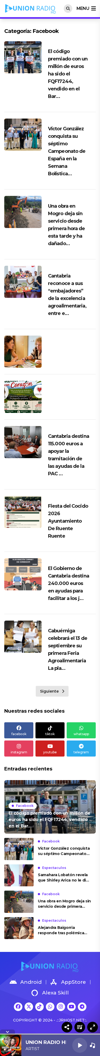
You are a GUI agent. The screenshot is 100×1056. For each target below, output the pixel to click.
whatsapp (81, 734)
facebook (18, 734)
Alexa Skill (55, 993)
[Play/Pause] (79, 1045)
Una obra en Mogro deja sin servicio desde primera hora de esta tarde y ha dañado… (64, 904)
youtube (50, 752)
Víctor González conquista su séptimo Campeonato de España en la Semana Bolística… (66, 151)
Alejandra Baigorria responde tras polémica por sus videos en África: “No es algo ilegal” (62, 930)
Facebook (25, 806)
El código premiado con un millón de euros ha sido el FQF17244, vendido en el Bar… (68, 73)
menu (83, 8)
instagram (19, 752)
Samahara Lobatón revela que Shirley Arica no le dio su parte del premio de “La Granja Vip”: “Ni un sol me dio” (64, 877)
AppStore (73, 982)
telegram (81, 752)
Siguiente (49, 691)
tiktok (50, 734)
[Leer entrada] (50, 807)
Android (31, 982)
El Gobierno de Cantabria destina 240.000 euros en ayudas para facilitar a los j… (68, 583)
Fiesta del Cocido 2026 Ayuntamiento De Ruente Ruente (68, 521)
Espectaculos (54, 868)
